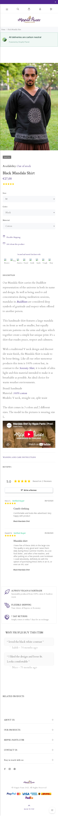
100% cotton (20, 393)
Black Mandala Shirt (21, 521)
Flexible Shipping (13, 237)
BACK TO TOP (29, 809)
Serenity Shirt (26, 368)
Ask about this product (15, 244)
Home (3, 29)
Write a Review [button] (30, 490)
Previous (2, 106)
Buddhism (22, 301)
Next (55, 106)
